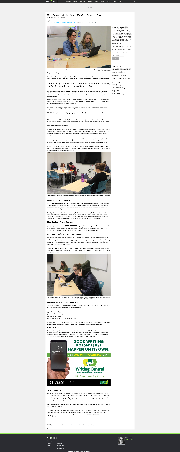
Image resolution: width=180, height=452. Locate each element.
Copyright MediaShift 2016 (85, 451)
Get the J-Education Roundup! (120, 53)
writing (91, 424)
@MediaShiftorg (115, 90)
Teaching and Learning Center (68, 133)
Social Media (68, 1)
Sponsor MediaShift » (117, 86)
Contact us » (114, 84)
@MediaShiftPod (116, 93)
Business (75, 1)
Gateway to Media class (71, 225)
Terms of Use (76, 451)
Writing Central (57, 113)
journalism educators (66, 424)
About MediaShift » (116, 83)
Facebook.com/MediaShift (118, 94)
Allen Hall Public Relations (106, 70)
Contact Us (59, 441)
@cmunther (96, 414)
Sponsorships (59, 443)
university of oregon (84, 424)
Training (102, 1)
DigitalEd (58, 447)
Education (89, 1)
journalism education (56, 424)
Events (114, 1)
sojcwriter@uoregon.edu (53, 416)
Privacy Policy (70, 451)
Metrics (96, 1)
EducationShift (49, 441)
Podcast (108, 1)
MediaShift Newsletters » (117, 87)
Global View (82, 1)
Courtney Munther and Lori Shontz (63, 22)
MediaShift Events (60, 445)
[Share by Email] (94, 22)
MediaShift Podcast (60, 448)
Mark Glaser (130, 439)
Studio (119, 1)
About (58, 440)
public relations (75, 424)
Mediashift (51, 1)
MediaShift (52, 438)
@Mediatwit (114, 92)
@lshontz (88, 414)
